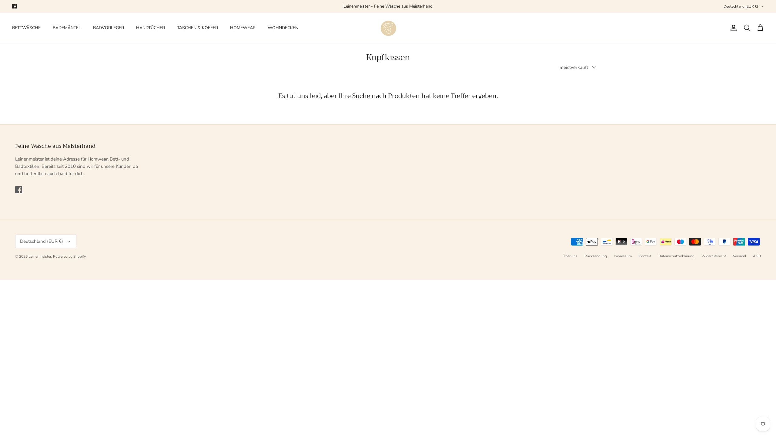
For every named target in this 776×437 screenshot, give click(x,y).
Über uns (570, 256)
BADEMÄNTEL (67, 28)
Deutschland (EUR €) (741, 6)
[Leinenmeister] (388, 28)
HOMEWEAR (243, 28)
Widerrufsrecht (713, 256)
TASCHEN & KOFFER (197, 28)
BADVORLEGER (108, 28)
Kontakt (645, 256)
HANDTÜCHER (150, 28)
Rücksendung (595, 256)
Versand (739, 256)
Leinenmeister (39, 256)
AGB (757, 256)
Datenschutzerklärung (676, 256)
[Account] (732, 28)
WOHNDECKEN (283, 28)
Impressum (623, 256)
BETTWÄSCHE (26, 28)
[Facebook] (14, 6)
